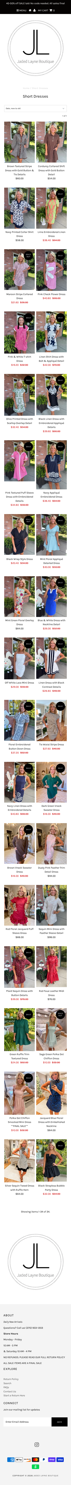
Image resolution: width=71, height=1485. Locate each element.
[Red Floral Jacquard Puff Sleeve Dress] (19, 905)
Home (26, 88)
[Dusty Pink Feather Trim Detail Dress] (51, 843)
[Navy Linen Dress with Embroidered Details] (19, 782)
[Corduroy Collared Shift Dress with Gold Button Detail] (51, 142)
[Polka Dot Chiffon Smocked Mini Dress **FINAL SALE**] (19, 1093)
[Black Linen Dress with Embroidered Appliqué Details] (51, 394)
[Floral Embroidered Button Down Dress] (19, 720)
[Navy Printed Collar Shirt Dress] (19, 208)
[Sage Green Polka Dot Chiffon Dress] (51, 1029)
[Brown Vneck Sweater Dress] (19, 843)
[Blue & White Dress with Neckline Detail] (51, 596)
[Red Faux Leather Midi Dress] (51, 966)
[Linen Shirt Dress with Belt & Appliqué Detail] (51, 331)
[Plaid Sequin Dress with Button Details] (19, 967)
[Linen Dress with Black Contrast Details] (51, 658)
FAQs (6, 1387)
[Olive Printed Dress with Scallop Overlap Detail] (19, 395)
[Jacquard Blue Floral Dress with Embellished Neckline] (51, 1093)
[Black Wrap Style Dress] (19, 534)
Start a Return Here (14, 1395)
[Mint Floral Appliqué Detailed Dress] (51, 535)
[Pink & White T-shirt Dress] (19, 332)
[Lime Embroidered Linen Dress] (51, 208)
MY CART (46, 10)
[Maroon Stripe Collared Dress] (19, 269)
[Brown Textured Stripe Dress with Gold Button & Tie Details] (19, 142)
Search (7, 1383)
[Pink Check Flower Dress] (51, 270)
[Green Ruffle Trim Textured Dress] (19, 1029)
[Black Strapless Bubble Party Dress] (51, 1160)
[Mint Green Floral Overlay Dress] (19, 596)
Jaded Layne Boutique (45, 1475)
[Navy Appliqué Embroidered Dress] (51, 464)
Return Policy (11, 1379)
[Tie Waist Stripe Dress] (51, 720)
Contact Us (9, 1391)
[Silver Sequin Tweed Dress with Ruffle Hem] (19, 1160)
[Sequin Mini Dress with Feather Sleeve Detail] (51, 905)
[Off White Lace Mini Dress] (19, 658)
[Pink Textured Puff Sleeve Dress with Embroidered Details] (19, 460)
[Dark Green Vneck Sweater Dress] (51, 782)
